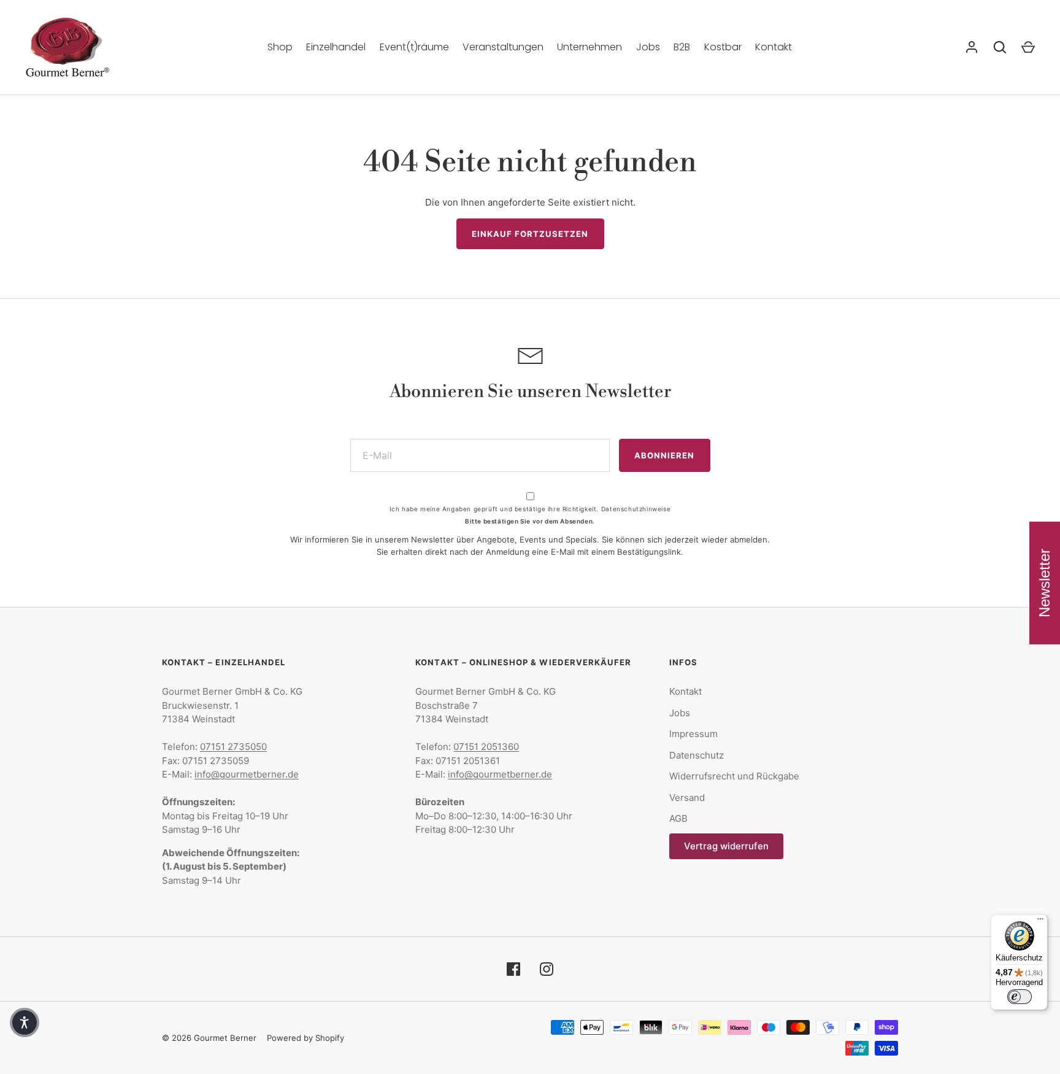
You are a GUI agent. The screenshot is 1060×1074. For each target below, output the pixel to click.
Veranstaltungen (503, 47)
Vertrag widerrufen (726, 846)
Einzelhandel (336, 47)
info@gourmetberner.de (246, 774)
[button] (24, 1022)
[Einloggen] (971, 47)
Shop (280, 47)
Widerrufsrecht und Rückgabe (734, 776)
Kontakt (773, 47)
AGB (678, 818)
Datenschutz (696, 755)
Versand (687, 797)
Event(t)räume (414, 47)
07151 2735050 (233, 746)
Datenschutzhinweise (635, 508)
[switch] (1019, 996)
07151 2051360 (486, 746)
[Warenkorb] (1028, 47)
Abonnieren (664, 455)
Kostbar (723, 47)
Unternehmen (589, 47)
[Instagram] (546, 969)
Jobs (648, 47)
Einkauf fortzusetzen (530, 234)
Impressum (693, 734)
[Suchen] (999, 47)
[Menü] (1040, 921)
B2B (682, 47)
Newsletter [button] (1044, 583)
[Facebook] (513, 969)
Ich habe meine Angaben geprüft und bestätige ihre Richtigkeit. (530, 508)
